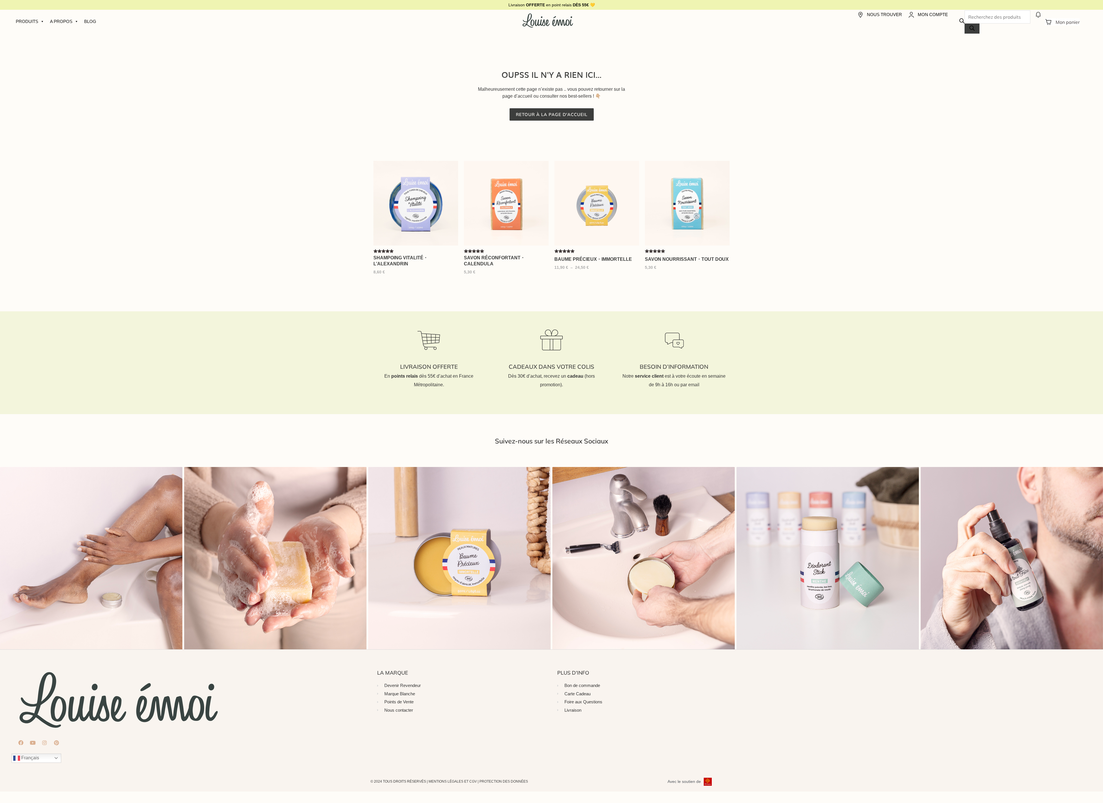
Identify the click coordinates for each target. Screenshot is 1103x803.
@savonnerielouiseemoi (551, 453)
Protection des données (503, 781)
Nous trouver (884, 14)
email (693, 384)
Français (29, 757)
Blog (90, 21)
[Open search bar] (962, 22)
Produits (27, 21)
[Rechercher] (972, 29)
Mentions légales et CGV (453, 781)
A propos (61, 21)
